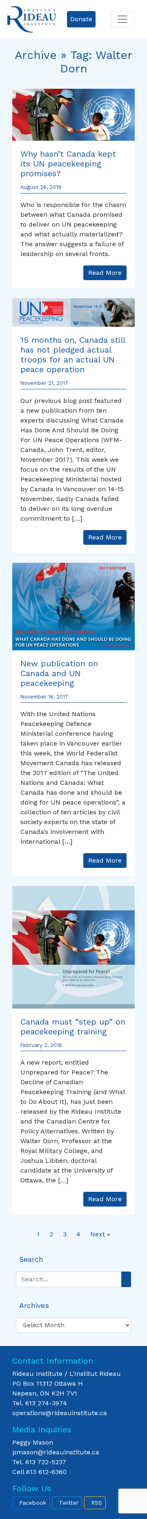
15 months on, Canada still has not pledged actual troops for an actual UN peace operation (72, 354)
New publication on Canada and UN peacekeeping (59, 673)
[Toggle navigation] (122, 19)
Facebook (32, 1502)
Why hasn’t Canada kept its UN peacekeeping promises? (68, 163)
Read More (105, 272)
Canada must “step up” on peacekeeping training (72, 1026)
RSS (96, 1502)
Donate (81, 19)
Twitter (68, 1502)
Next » (100, 1234)
